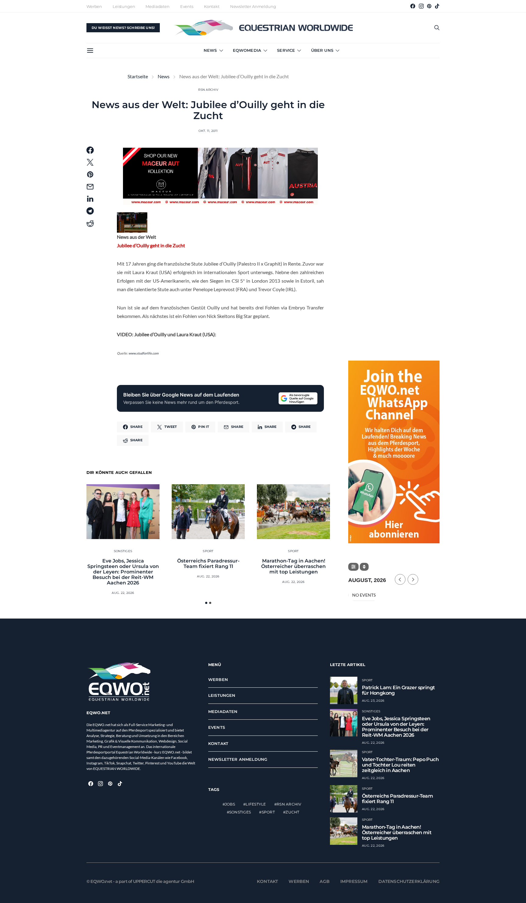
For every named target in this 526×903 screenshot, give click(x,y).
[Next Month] (413, 579)
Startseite (138, 76)
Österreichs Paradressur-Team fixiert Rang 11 (208, 563)
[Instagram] (421, 6)
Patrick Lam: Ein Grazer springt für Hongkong (398, 690)
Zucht (292, 812)
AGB (325, 881)
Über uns (322, 50)
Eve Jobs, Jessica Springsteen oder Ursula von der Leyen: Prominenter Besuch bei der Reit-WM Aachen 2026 (123, 572)
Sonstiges (123, 551)
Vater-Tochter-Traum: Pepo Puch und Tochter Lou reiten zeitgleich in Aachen (400, 765)
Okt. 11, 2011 (208, 131)
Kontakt (211, 6)
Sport (208, 551)
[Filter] (353, 567)
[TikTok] (437, 6)
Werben (94, 6)
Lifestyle (256, 804)
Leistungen (124, 6)
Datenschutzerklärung (409, 881)
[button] (206, 603)
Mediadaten (157, 6)
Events (186, 6)
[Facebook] (412, 6)
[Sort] (364, 567)
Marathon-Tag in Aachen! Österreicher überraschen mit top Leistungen (293, 566)
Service (286, 50)
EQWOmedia (247, 50)
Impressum (354, 881)
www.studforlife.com (143, 353)
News (210, 50)
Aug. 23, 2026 (373, 701)
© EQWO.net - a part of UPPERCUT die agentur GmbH (140, 881)
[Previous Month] (400, 579)
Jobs (230, 804)
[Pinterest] (429, 6)
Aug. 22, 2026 (123, 593)
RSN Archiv (208, 90)
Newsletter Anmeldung (253, 6)
